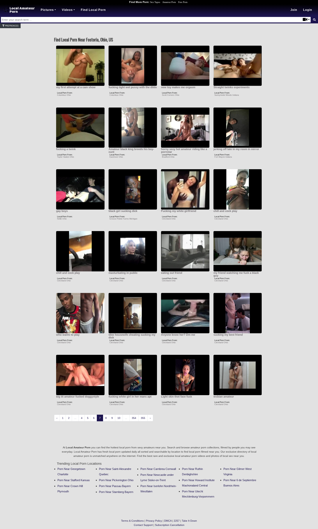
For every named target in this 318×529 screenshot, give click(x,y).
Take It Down (189, 520)
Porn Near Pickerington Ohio (116, 480)
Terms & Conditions (132, 520)
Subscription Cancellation (169, 524)
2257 (177, 520)
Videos (67, 9)
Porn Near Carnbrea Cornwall (158, 468)
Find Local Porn (93, 9)
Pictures (47, 9)
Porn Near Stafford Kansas (73, 480)
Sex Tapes (155, 2)
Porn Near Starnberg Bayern (116, 491)
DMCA (168, 520)
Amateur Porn (169, 2)
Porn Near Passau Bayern (115, 486)
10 (118, 417)
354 (134, 417)
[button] (308, 10)
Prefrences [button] (11, 25)
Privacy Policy (154, 520)
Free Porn (183, 2)
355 (143, 417)
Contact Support (143, 524)
